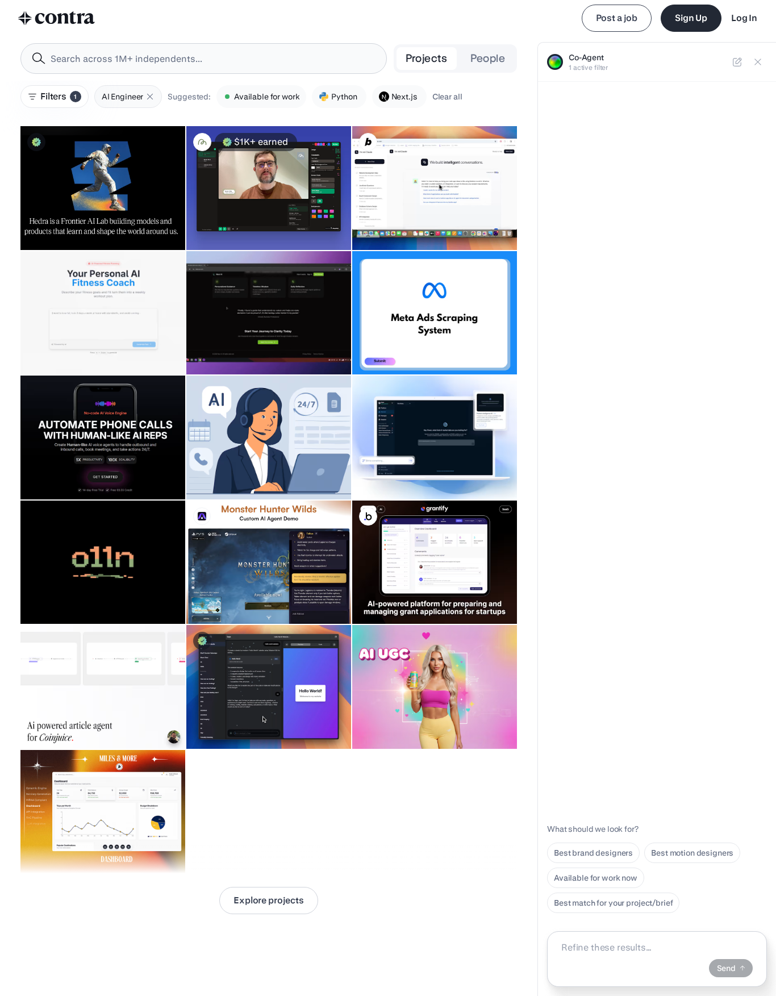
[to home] (56, 18)
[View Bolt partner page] (368, 142)
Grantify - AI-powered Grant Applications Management (410, 590)
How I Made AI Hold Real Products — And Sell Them (427, 715)
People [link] (487, 58)
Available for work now (595, 877)
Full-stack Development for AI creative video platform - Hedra (97, 216)
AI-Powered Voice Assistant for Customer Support (250, 465)
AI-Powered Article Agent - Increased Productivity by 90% (95, 715)
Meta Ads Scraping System (409, 346)
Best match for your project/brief (613, 902)
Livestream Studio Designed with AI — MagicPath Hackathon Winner (263, 216)
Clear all (447, 96)
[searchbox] (213, 59)
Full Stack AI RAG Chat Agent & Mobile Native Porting (264, 340)
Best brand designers (593, 852)
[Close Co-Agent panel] (758, 62)
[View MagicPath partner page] (202, 142)
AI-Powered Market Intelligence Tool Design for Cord (426, 465)
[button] (150, 96)
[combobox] (203, 58)
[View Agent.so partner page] (202, 516)
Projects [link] (427, 58)
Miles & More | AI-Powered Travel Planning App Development (88, 839)
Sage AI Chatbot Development (248, 720)
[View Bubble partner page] (368, 516)
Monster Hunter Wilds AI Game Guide (262, 595)
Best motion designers (692, 852)
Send (726, 968)
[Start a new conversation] (737, 62)
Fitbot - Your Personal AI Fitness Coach (98, 346)
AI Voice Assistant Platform (77, 471)
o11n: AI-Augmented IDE (70, 595)
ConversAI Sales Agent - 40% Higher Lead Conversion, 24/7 (426, 216)
